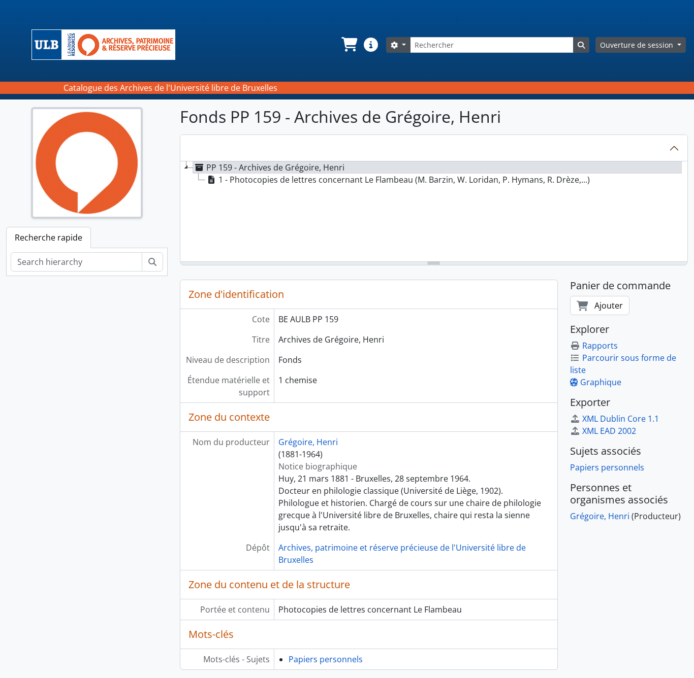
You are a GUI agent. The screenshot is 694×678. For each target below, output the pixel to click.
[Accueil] (107, 44)
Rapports (600, 345)
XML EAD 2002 (609, 430)
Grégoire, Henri (308, 442)
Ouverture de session (637, 45)
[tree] (434, 212)
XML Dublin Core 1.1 (620, 418)
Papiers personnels (326, 659)
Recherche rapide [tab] (48, 237)
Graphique (600, 382)
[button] (348, 44)
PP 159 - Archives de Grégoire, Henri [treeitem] (275, 167)
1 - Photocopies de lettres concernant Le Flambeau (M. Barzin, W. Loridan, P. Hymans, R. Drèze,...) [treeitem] (404, 179)
